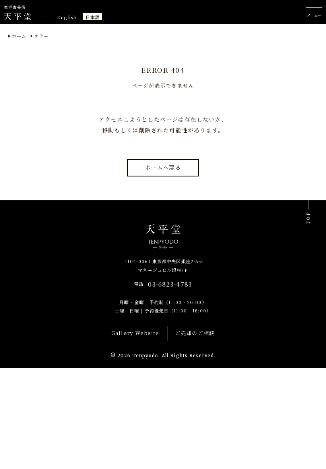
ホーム (19, 36)
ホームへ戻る (163, 167)
